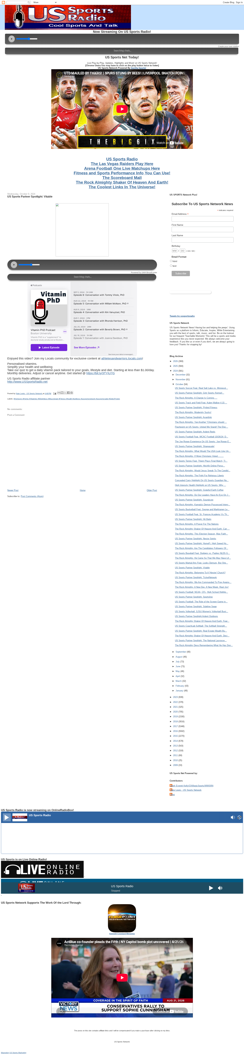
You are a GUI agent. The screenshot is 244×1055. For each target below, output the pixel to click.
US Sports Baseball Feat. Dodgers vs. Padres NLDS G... (202, 553)
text (174, 266)
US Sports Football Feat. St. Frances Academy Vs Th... (202, 514)
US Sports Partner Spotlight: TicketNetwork (196, 577)
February (180, 686)
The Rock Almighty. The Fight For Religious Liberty (199, 475)
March (179, 681)
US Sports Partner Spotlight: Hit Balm (193, 519)
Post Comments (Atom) (32, 496)
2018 (175, 721)
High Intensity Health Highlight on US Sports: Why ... (200, 485)
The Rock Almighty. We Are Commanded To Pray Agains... (203, 582)
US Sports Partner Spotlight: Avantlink (193, 417)
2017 (175, 726)
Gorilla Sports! (138, 68)
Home (82, 490)
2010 (175, 760)
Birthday (176, 246)
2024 (175, 371)
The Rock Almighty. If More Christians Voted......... (199, 456)
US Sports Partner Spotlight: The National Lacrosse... (201, 640)
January (180, 690)
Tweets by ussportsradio (182, 316)
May (178, 671)
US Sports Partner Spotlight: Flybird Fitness (196, 407)
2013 (175, 745)
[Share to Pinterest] (71, 392)
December (181, 374)
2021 (175, 707)
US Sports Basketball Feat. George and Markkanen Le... (202, 509)
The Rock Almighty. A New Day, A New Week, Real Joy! (202, 587)
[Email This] (59, 392)
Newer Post (12, 490)
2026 (175, 361)
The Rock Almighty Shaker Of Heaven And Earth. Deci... (202, 635)
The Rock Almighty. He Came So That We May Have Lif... (203, 558)
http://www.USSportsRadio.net (27, 381)
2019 (175, 716)
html (175, 261)
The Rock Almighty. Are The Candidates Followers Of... (201, 548)
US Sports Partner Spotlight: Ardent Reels (195, 431)
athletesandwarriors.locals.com (121, 358)
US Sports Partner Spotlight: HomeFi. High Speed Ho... (201, 543)
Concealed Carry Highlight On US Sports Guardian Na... (202, 480)
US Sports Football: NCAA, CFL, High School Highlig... (201, 592)
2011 (175, 755)
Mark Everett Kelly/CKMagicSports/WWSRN (191, 785)
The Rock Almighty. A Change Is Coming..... (196, 398)
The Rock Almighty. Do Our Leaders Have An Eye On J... (202, 495)
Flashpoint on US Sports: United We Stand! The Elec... (201, 427)
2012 (175, 750)
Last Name (177, 235)
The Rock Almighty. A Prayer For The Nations (197, 524)
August (179, 657)
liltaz (172, 794)
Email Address (180, 214)
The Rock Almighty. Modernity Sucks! (193, 412)
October (180, 384)
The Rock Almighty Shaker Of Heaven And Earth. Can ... (202, 529)
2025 (175, 366)
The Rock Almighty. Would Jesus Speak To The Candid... (202, 470)
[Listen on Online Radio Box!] (239, 817)
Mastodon (5, 1053)
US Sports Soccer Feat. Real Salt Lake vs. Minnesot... (201, 388)
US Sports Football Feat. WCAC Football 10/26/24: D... (201, 436)
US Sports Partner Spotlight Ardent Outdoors (196, 616)
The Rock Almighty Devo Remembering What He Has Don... (204, 645)
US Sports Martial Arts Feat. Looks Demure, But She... (201, 563)
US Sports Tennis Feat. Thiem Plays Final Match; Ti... (201, 461)
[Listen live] (7, 817)
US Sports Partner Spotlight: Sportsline (194, 597)
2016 (175, 731)
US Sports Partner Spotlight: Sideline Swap (196, 606)
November (181, 379)
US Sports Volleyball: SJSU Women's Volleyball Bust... (201, 611)
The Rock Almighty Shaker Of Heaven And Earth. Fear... (202, 621)
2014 (175, 741)
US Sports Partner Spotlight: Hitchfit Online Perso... (200, 466)
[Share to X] (65, 392)
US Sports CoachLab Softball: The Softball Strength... (201, 626)
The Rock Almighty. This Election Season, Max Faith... (201, 534)
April (178, 676)
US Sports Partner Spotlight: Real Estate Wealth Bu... (201, 631)
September (181, 652)
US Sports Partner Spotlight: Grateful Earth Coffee (199, 490)
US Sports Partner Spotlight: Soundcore (194, 500)
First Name (177, 225)
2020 (175, 711)
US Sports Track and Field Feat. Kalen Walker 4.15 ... (201, 402)
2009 (175, 765)
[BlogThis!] (62, 392)
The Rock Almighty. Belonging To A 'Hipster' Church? (200, 572)
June (178, 666)
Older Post (152, 490)
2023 (175, 697)
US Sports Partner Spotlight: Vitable (192, 567)
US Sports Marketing (17, 1053)
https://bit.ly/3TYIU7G (100, 373)
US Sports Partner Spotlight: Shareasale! (194, 446)
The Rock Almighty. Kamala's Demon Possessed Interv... (202, 504)
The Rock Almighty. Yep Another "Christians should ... (201, 422)
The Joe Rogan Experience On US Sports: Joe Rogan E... (203, 441)
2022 (175, 702)
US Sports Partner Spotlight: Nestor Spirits (195, 538)
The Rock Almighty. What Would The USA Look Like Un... (203, 451)
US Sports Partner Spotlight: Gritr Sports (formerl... (199, 393)
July (178, 661)
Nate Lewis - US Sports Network (186, 790)
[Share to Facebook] (68, 392)
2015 (175, 736)
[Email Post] (54, 393)
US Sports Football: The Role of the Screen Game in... (201, 601)
